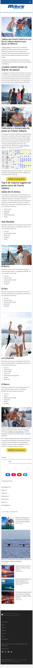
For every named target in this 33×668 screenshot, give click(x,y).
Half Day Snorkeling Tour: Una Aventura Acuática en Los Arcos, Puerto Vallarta (22, 519)
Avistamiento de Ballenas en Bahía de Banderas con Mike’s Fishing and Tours (23, 581)
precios (6, 73)
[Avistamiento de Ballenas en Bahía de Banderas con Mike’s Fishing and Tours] (7, 584)
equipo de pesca (19, 431)
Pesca (3, 502)
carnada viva (11, 431)
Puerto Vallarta (7, 47)
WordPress (3, 661)
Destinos (3, 496)
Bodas (3, 490)
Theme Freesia (23, 659)
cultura (3, 493)
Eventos (3, 499)
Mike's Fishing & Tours (7, 659)
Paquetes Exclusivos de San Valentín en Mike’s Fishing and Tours (23, 568)
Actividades (4, 487)
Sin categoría (5, 505)
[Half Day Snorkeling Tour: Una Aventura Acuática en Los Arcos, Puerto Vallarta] (7, 523)
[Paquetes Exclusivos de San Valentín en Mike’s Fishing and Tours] (7, 571)
